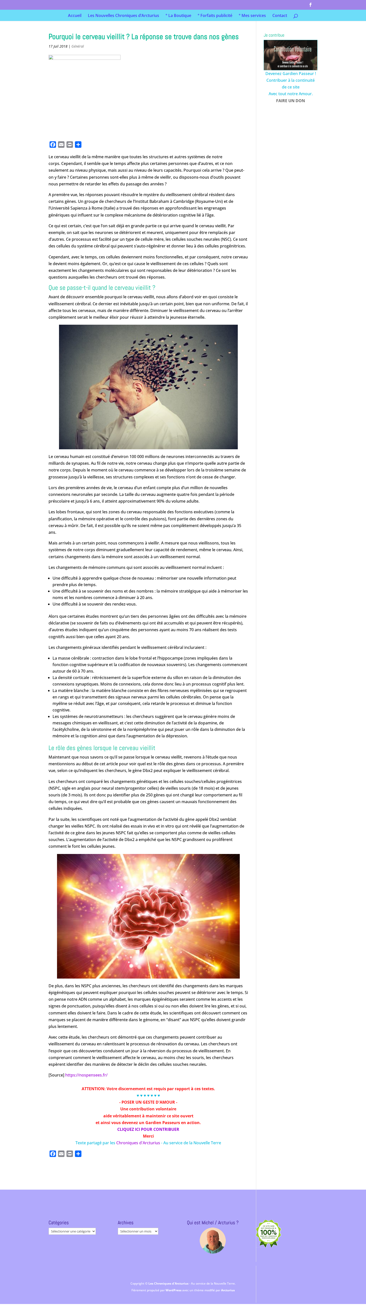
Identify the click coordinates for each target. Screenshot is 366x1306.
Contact (279, 16)
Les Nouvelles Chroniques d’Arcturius (123, 16)
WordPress (174, 1290)
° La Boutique (178, 16)
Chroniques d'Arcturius (138, 1143)
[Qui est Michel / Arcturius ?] (213, 1241)
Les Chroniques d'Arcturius (168, 1283)
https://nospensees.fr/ (86, 1075)
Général (77, 46)
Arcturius (228, 1290)
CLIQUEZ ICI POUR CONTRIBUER (148, 1129)
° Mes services (252, 16)
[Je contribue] (290, 55)
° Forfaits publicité (215, 16)
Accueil (74, 16)
